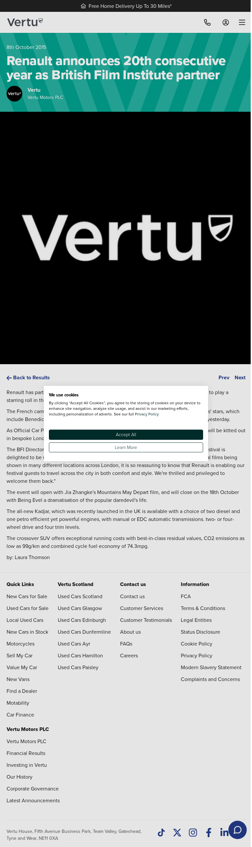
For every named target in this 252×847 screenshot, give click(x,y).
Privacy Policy (147, 414)
